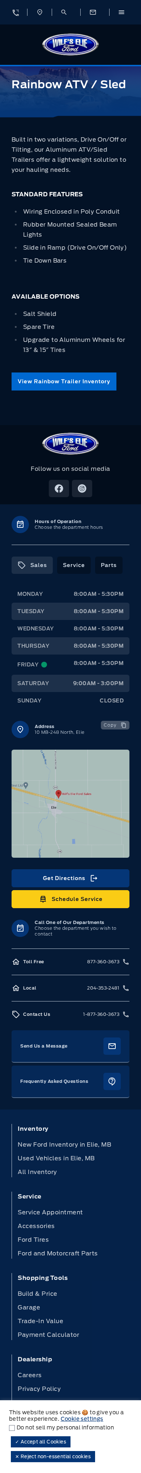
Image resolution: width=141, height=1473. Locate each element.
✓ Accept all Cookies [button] (40, 1442)
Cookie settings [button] (82, 1419)
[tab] (32, 565)
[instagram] (82, 488)
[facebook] (59, 488)
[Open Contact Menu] (95, 12)
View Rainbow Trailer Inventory (64, 381)
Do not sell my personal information (65, 1427)
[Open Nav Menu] (123, 12)
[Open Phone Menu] (15, 12)
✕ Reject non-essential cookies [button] (53, 1456)
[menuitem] (70, 1150)
